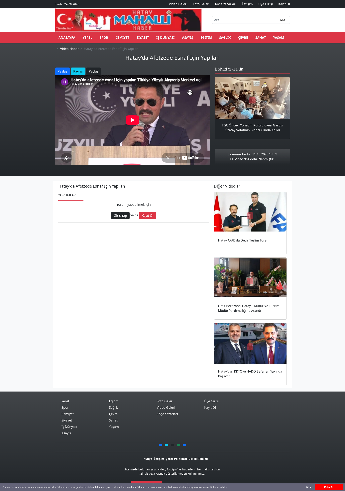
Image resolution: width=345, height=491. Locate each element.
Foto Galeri (165, 401)
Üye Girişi (211, 401)
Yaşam (278, 37)
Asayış (187, 37)
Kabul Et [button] (328, 487)
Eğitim (206, 37)
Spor (104, 37)
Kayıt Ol (147, 215)
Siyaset (143, 37)
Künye (148, 459)
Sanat (260, 37)
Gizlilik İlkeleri (198, 459)
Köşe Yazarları (167, 414)
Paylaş (62, 71)
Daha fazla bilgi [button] (218, 487)
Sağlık (225, 37)
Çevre (243, 37)
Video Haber (69, 49)
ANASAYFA (66, 37)
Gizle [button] (308, 487)
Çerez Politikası (176, 459)
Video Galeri (166, 407)
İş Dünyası (165, 37)
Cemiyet (122, 37)
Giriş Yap (120, 215)
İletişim (159, 459)
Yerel (87, 37)
